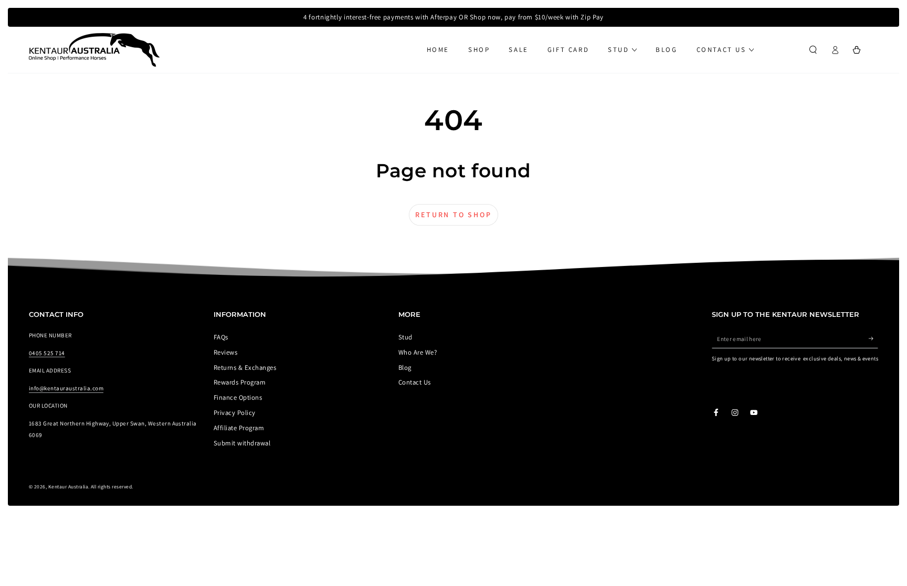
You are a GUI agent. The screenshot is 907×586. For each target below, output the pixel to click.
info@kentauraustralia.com (66, 388)
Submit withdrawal (242, 443)
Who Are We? (417, 352)
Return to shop (453, 214)
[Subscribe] (873, 338)
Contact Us (414, 382)
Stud (405, 337)
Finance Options (238, 397)
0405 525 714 (47, 353)
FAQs (221, 337)
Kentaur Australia (68, 486)
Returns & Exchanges (245, 367)
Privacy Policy (235, 412)
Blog (405, 367)
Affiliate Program (239, 427)
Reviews (225, 352)
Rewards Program (240, 382)
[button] (813, 49)
